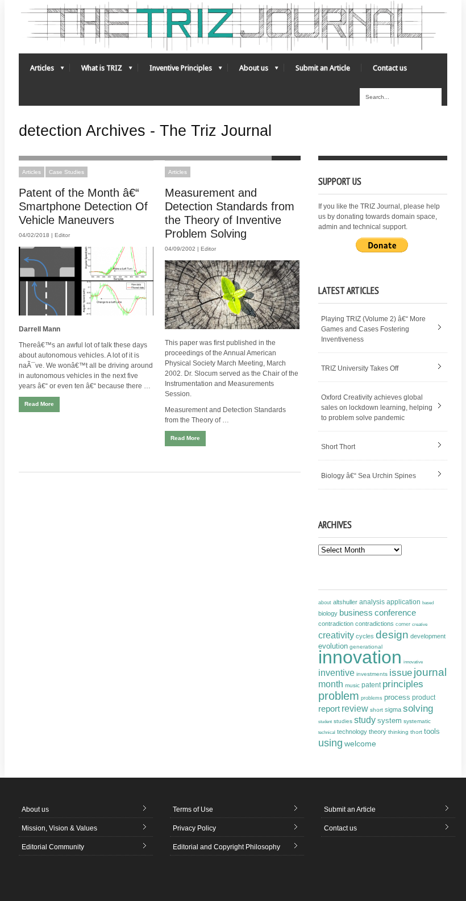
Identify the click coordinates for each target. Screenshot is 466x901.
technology (352, 731)
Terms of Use (193, 809)
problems (371, 698)
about (324, 602)
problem (338, 696)
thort (416, 732)
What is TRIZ (96, 71)
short (376, 710)
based (428, 602)
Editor (62, 235)
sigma (393, 709)
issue (400, 672)
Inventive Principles (175, 71)
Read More (39, 404)
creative (419, 624)
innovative (413, 662)
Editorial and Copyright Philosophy (226, 847)
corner (403, 624)
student (325, 721)
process (397, 697)
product (423, 697)
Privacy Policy (194, 828)
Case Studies (66, 172)
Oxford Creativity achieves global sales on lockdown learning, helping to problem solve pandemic (376, 407)
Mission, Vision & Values (59, 828)
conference (395, 612)
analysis (372, 602)
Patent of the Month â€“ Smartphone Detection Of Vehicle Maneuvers (83, 206)
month (330, 684)
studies (343, 721)
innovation (360, 657)
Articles (36, 71)
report (329, 708)
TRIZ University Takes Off (359, 368)
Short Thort (338, 447)
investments (372, 674)
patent (371, 685)
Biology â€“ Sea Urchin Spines (368, 476)
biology (328, 613)
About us (248, 71)
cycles (365, 636)
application (403, 602)
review (355, 708)
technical (326, 732)
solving (418, 708)
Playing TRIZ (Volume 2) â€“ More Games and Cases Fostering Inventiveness (373, 329)
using (330, 743)
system (389, 721)
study (365, 720)
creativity (336, 635)
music (352, 685)
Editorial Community (53, 847)
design (392, 634)
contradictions (374, 623)
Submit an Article (323, 68)
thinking (398, 732)
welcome (360, 743)
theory (377, 731)
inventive (336, 672)
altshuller (345, 602)
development (428, 636)
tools (432, 732)
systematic (417, 721)
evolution (333, 646)
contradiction (335, 623)
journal (430, 672)
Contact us (390, 68)
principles (402, 684)
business (356, 612)
